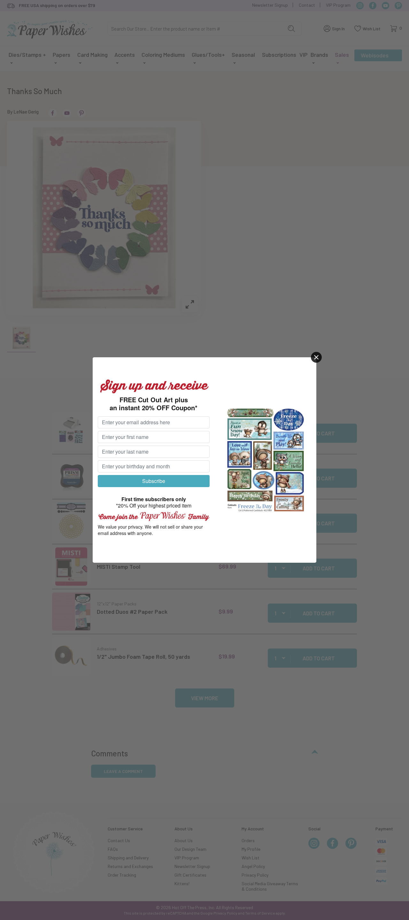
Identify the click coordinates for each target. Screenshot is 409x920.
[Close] (316, 357)
